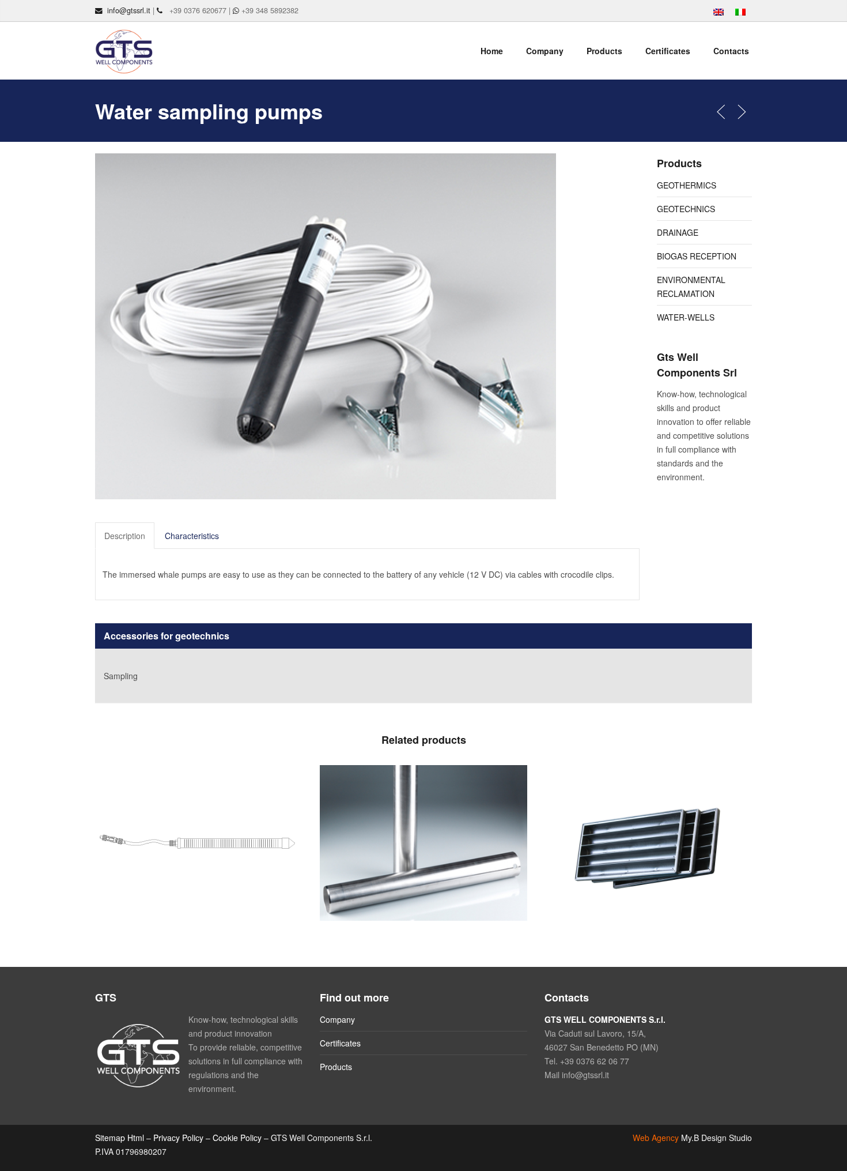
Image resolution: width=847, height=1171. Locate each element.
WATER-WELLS (685, 317)
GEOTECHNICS (686, 208)
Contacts (731, 51)
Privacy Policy (178, 1137)
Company (545, 51)
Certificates (667, 51)
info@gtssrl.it (128, 10)
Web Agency (656, 1137)
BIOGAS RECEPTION (696, 256)
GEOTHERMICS (686, 185)
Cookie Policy (237, 1137)
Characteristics (192, 535)
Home (492, 51)
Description (124, 535)
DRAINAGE (677, 232)
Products (604, 51)
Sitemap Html (119, 1137)
